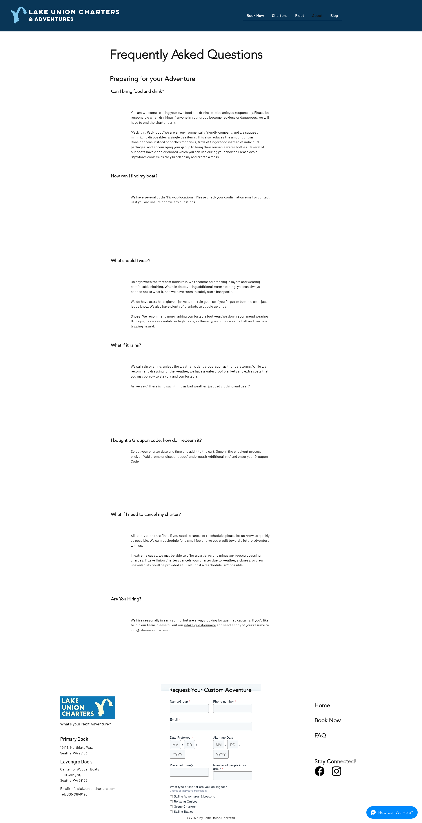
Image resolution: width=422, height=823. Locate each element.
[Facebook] (319, 771)
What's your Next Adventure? (85, 723)
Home (322, 705)
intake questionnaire (200, 625)
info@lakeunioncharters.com (153, 630)
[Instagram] (336, 771)
